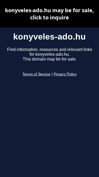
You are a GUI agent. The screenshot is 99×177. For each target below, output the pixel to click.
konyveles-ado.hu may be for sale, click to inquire (49, 14)
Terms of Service (36, 74)
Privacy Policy (65, 74)
